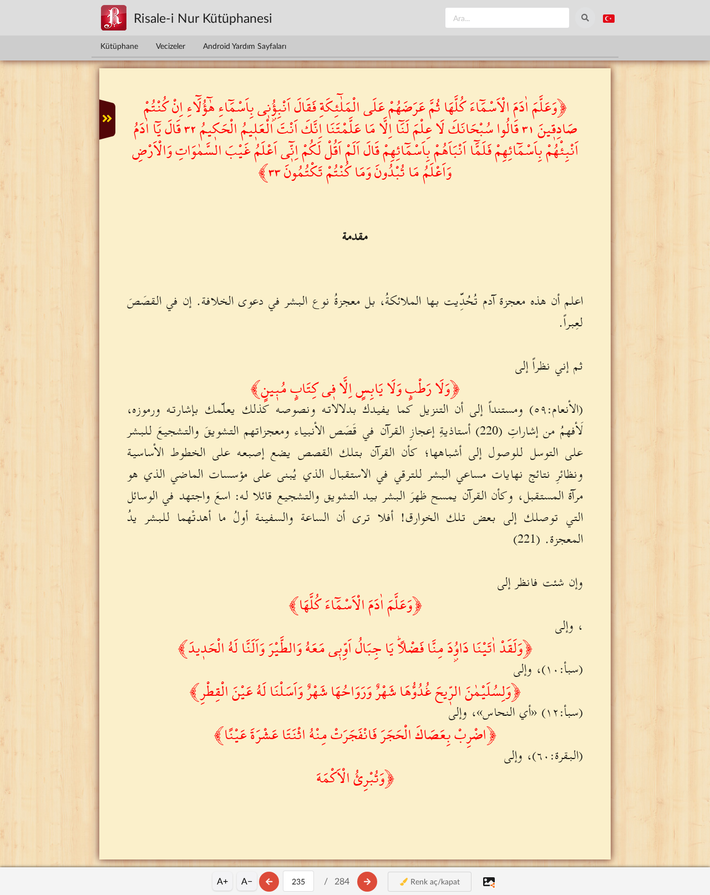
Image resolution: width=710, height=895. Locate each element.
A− (246, 881)
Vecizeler (170, 45)
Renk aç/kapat (434, 881)
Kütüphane (119, 45)
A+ (222, 881)
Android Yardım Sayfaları (244, 45)
